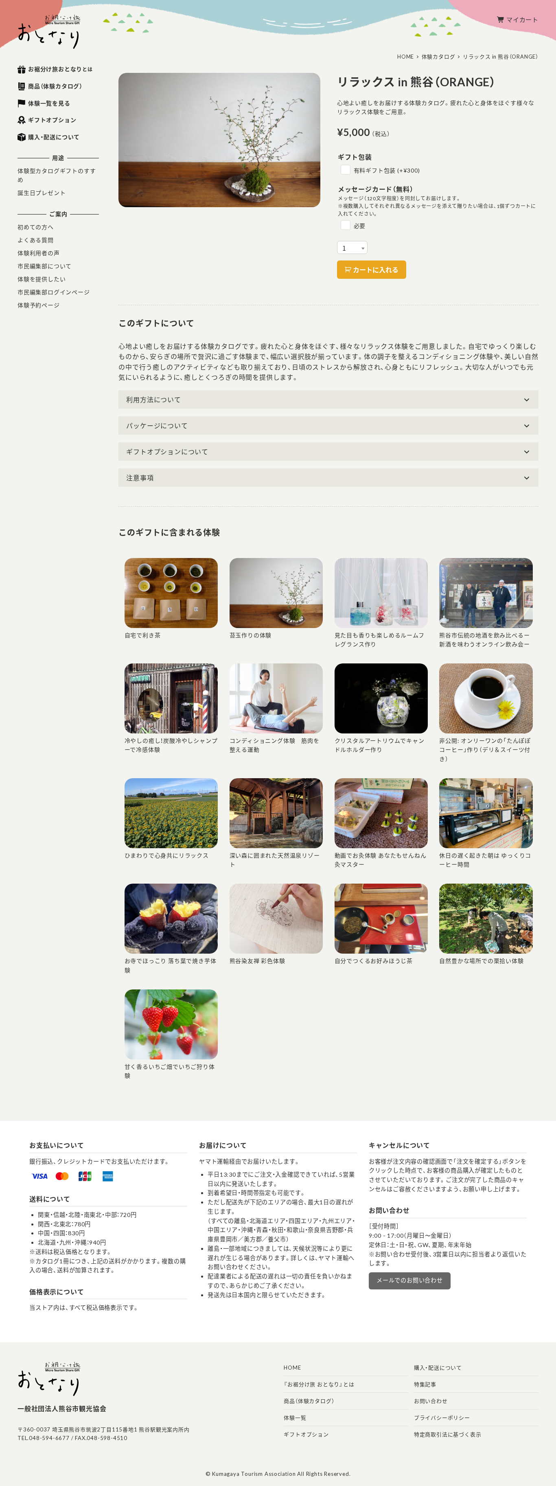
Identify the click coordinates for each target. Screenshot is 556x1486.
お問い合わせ (431, 1401)
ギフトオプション (52, 119)
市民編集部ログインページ (54, 292)
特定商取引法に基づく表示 (448, 1434)
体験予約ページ (39, 305)
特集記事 (425, 1384)
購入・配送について (54, 136)
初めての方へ (36, 226)
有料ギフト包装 (387, 170)
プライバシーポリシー (442, 1417)
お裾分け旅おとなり (60, 69)
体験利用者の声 (39, 252)
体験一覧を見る (49, 103)
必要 (360, 225)
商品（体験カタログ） (55, 86)
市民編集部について (45, 266)
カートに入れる (375, 269)
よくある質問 (36, 239)
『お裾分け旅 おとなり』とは (319, 1384)
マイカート (522, 19)
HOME (292, 1367)
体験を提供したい (42, 279)
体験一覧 (295, 1417)
